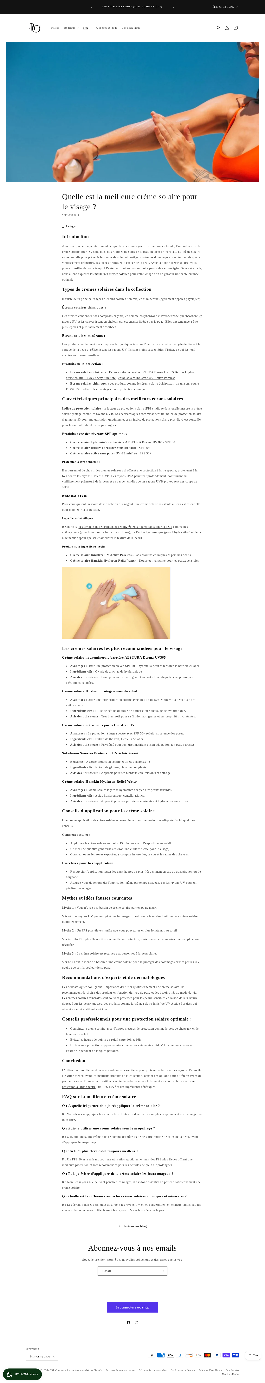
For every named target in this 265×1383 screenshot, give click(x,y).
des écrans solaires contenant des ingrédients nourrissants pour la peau (125, 526)
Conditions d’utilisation (183, 1370)
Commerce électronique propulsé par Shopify (78, 1370)
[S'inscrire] (163, 1271)
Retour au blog (135, 1226)
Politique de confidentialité (153, 1370)
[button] (71, 28)
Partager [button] (71, 226)
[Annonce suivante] (174, 6)
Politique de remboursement (120, 1370)
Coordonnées (232, 1370)
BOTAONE (49, 1370)
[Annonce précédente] (91, 6)
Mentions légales (230, 1374)
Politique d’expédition (210, 1370)
